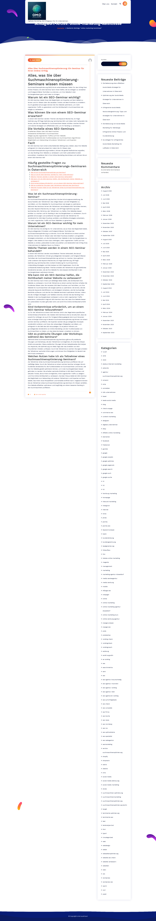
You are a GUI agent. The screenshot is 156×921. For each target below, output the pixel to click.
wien (104, 870)
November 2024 (108, 276)
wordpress (106, 878)
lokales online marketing (111, 558)
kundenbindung (108, 538)
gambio (105, 449)
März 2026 (106, 211)
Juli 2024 (106, 292)
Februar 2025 (107, 264)
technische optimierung (111, 813)
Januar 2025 (107, 268)
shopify (105, 756)
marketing (106, 570)
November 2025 (108, 227)
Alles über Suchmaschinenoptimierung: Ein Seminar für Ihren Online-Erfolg (56, 69)
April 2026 (106, 207)
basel (104, 396)
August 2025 (107, 239)
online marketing (109, 603)
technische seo (108, 817)
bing (104, 404)
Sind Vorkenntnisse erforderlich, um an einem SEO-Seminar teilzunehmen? (57, 183)
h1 (103, 481)
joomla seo (106, 526)
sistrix (105, 764)
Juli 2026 (106, 195)
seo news (106, 720)
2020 (104, 360)
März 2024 (106, 308)
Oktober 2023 (107, 328)
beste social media (109, 400)
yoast (104, 894)
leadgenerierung (108, 546)
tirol (104, 829)
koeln (105, 534)
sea (104, 663)
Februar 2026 (107, 215)
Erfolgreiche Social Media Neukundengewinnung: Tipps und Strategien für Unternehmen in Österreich (115, 113)
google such (107, 473)
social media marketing (111, 785)
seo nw (105, 728)
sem (104, 671)
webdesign (106, 845)
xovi (104, 890)
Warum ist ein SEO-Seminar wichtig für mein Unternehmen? (52, 174)
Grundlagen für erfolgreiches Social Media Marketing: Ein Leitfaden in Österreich (113, 144)
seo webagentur (108, 740)
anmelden (106, 388)
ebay (104, 429)
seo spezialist (107, 736)
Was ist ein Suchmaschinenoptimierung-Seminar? (48, 172)
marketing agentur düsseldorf (113, 574)
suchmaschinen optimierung (113, 793)
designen (106, 420)
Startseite (60, 28)
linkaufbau (106, 550)
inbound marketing (109, 501)
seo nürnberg (107, 724)
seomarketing (107, 744)
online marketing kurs (110, 615)
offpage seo (107, 590)
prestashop (106, 635)
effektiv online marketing (111, 433)
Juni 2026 (106, 199)
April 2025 (106, 256)
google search (107, 469)
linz (104, 554)
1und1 (105, 352)
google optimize (108, 461)
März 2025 (106, 260)
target (105, 809)
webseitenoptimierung (110, 853)
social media (107, 777)
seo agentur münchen (110, 684)
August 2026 (107, 191)
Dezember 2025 (108, 223)
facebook (106, 441)
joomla (105, 522)
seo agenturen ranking (110, 696)
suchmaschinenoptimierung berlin (115, 805)
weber (105, 849)
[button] (120, 3)
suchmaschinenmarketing (112, 797)
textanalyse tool (108, 825)
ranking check (108, 639)
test (104, 821)
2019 (104, 356)
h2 (103, 485)
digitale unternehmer (110, 425)
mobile (105, 586)
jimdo (105, 518)
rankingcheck (107, 643)
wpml (105, 886)
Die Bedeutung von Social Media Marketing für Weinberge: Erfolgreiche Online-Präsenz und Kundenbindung (114, 130)
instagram (106, 505)
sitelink (105, 768)
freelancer (106, 445)
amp (104, 384)
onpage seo (107, 627)
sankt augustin (108, 655)
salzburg (106, 651)
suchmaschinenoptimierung (112, 801)
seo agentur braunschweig (112, 679)
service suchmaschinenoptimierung (112, 750)
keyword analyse (108, 530)
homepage (106, 497)
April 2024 (106, 304)
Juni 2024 (106, 296)
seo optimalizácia (109, 732)
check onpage (107, 408)
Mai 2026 (106, 203)
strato (105, 789)
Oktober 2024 (107, 280)
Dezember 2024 (108, 272)
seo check (106, 704)
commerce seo (108, 412)
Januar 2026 (107, 219)
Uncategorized (108, 837)
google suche (107, 477)
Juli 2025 (106, 243)
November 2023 (108, 324)
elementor (106, 437)
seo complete (107, 708)
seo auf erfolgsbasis (110, 700)
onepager (106, 594)
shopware (106, 760)
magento (106, 562)
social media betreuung (111, 781)
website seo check (109, 858)
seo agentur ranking (110, 688)
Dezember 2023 (108, 320)
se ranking (106, 659)
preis (104, 631)
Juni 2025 (106, 247)
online (105, 599)
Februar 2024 (107, 312)
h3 (103, 489)
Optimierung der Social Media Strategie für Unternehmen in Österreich (113, 99)
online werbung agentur (111, 619)
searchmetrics (108, 667)
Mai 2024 (106, 300)
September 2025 (108, 235)
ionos (104, 514)
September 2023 (108, 332)
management (107, 566)
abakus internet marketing (112, 364)
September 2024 (108, 284)
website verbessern (109, 862)
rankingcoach (107, 647)
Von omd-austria (41, 394)
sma (104, 773)
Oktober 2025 (107, 231)
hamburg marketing (110, 493)
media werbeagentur (110, 578)
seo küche (106, 716)
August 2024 (107, 288)
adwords (106, 368)
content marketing (109, 416)
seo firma (106, 712)
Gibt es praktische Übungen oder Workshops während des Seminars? (55, 185)
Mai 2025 (106, 252)
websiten (106, 866)
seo (104, 675)
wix (104, 874)
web (104, 841)
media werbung (108, 582)
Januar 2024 (107, 316)
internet (105, 509)
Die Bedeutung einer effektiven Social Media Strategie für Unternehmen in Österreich (113, 87)
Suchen (103, 59)
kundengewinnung (109, 542)
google (105, 453)
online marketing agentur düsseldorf (112, 609)
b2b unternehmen (109, 392)
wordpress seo (108, 882)
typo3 (105, 833)
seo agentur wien (109, 692)
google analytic (108, 457)
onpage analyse (108, 623)
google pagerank (108, 465)
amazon (105, 380)
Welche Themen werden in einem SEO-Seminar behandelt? (51, 177)
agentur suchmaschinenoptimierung (112, 374)
